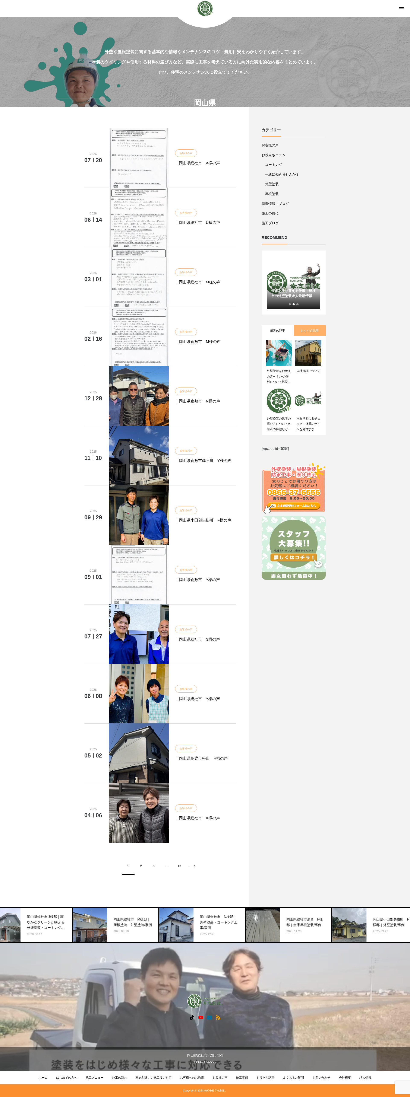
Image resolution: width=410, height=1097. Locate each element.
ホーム (43, 1077)
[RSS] (218, 1017)
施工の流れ (119, 1077)
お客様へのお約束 (192, 1077)
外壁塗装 (272, 184)
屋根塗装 (272, 194)
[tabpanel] (293, 282)
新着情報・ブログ (275, 203)
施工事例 (242, 1077)
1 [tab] (290, 304)
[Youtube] (200, 1017)
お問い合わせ (321, 1077)
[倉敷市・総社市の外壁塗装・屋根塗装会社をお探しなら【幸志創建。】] (205, 9)
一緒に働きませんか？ (282, 174)
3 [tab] (297, 304)
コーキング (273, 164)
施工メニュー (95, 1077)
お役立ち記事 (265, 1077)
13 (179, 866)
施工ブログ (270, 223)
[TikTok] (192, 1017)
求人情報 (365, 1077)
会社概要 (345, 1077)
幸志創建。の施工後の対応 (153, 1077)
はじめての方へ (66, 1077)
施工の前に (270, 213)
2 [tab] (294, 304)
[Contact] (209, 1017)
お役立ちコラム (274, 155)
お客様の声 (270, 145)
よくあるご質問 (293, 1077)
